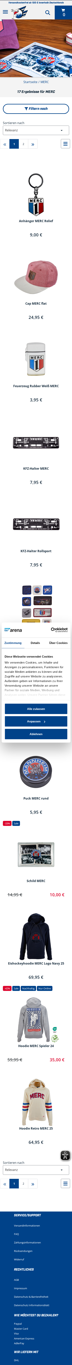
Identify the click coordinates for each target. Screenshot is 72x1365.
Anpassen (34, 721)
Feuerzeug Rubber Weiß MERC (36, 386)
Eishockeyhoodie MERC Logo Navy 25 (36, 964)
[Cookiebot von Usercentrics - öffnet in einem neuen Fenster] (51, 630)
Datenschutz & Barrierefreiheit (31, 1296)
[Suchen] (47, 13)
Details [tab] (35, 642)
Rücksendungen (23, 1251)
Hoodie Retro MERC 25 (36, 1129)
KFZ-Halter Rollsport (36, 551)
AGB (16, 1280)
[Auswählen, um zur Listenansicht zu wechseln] (65, 143)
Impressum (20, 1288)
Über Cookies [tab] (58, 642)
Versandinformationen (27, 1225)
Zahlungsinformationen (27, 1242)
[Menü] (5, 12)
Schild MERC (36, 881)
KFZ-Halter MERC (36, 469)
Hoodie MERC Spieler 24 (36, 1046)
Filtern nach (38, 108)
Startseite (30, 82)
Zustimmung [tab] (13, 642)
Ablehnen (36, 733)
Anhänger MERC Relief (36, 221)
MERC (45, 82)
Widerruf (19, 1259)
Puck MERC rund (36, 798)
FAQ (16, 1234)
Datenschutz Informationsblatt (31, 1305)
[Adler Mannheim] (19, 12)
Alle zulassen (36, 708)
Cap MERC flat (36, 304)
